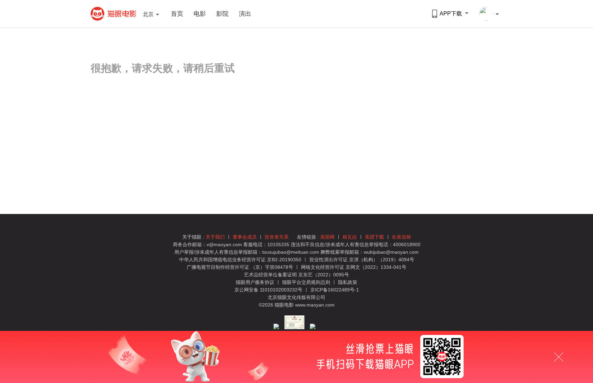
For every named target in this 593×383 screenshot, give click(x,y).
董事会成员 (245, 237)
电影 (200, 13)
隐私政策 (347, 282)
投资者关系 (277, 237)
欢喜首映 (401, 237)
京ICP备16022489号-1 (334, 289)
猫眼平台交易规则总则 (307, 282)
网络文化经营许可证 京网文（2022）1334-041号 (353, 267)
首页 (177, 13)
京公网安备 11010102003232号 (268, 289)
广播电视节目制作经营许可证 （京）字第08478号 (240, 267)
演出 (245, 13)
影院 (222, 13)
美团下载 (374, 237)
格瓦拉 (349, 237)
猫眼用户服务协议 (256, 282)
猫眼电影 (113, 13)
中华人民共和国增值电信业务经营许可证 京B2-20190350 (240, 259)
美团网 (327, 237)
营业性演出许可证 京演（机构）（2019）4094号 (361, 259)
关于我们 (215, 237)
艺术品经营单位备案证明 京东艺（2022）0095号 (296, 274)
